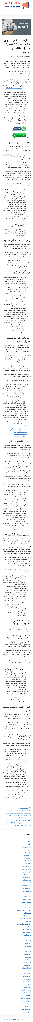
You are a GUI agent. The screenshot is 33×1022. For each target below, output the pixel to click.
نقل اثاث (28, 1003)
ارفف (29, 841)
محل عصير (27, 979)
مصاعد (29, 984)
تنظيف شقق (8, 810)
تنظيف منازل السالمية (13, 331)
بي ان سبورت (27, 855)
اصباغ (29, 844)
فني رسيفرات (27, 951)
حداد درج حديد (26, 902)
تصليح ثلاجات (27, 880)
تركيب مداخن (27, 871)
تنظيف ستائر (24, 810)
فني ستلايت (27, 954)
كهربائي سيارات (26, 973)
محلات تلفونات (26, 981)
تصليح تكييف (27, 874)
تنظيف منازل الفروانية (20, 432)
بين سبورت (27, 858)
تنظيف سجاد (16, 810)
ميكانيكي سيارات (26, 998)
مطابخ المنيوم (27, 987)
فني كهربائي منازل (25, 962)
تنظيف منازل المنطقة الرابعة (18, 428)
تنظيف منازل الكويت (21, 436)
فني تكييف (28, 948)
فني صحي (28, 957)
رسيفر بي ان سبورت (25, 918)
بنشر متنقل (27, 852)
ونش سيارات (27, 1012)
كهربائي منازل (27, 976)
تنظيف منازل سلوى (21, 815)
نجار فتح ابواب (26, 1001)
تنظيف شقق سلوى (25, 813)
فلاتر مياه (28, 946)
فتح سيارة (28, 943)
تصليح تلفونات (26, 877)
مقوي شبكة (27, 992)
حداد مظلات (27, 913)
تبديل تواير (28, 863)
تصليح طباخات (26, 885)
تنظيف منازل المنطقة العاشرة (14, 326)
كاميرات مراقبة (26, 968)
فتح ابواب (28, 940)
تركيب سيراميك (26, 869)
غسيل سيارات (27, 937)
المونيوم (28, 850)
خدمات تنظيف (24, 808)
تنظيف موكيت (11, 815)
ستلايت (29, 926)
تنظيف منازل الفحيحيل (20, 529)
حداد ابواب (27, 896)
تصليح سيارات (27, 882)
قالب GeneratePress (9, 1019)
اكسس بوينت (27, 847)
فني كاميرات (27, 959)
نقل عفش (28, 1006)
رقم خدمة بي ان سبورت (24, 924)
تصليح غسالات (26, 888)
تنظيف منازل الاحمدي (20, 434)
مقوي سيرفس (26, 990)
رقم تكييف (28, 921)
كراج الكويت (27, 970)
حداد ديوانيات (27, 904)
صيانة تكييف (27, 935)
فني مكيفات (27, 965)
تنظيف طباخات (14, 813)
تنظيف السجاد (18, 666)
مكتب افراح (27, 995)
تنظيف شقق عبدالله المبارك (14, 88)
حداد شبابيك (27, 907)
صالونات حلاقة (26, 932)
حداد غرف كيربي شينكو (24, 910)
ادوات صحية (27, 839)
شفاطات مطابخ (26, 929)
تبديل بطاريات (27, 860)
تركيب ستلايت (27, 866)
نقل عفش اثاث (26, 1009)
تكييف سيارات (27, 891)
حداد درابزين (27, 899)
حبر (30, 893)
